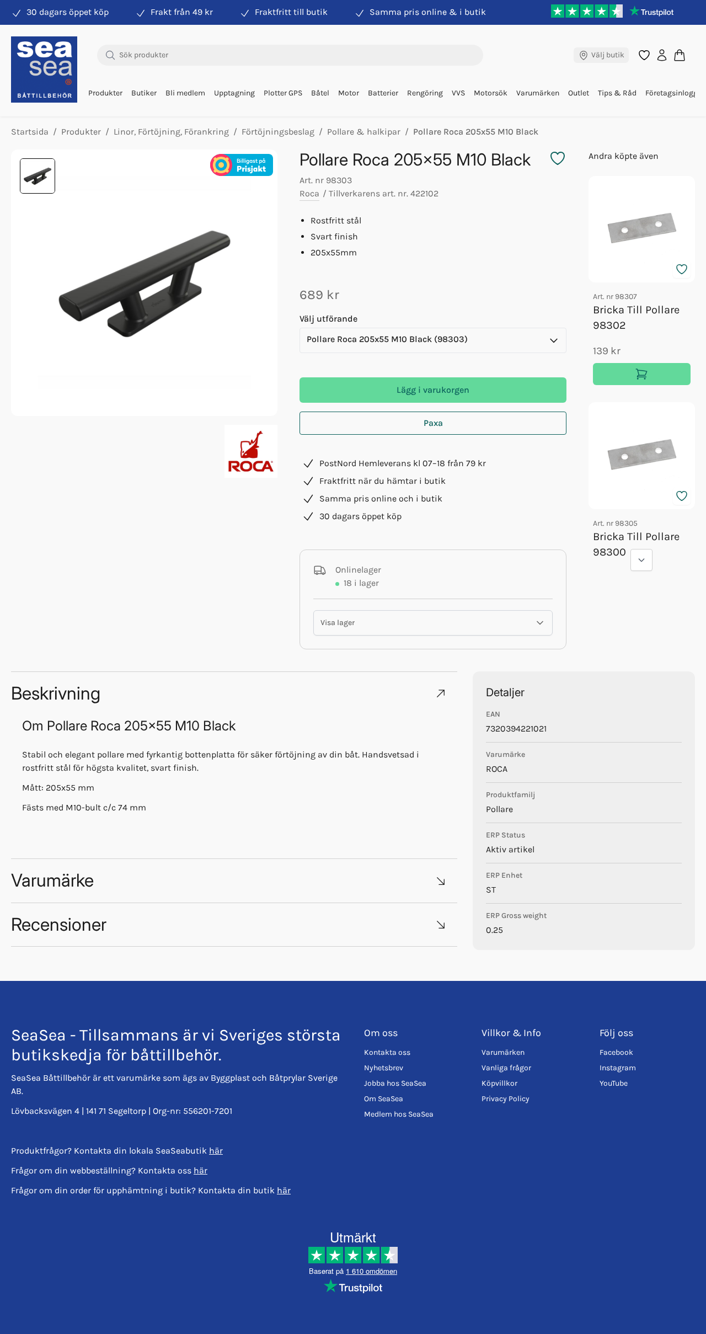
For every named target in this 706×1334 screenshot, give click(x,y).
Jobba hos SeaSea (395, 1083)
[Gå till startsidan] (44, 69)
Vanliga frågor (506, 1067)
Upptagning (234, 93)
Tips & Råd (617, 93)
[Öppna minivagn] (679, 55)
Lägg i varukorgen (433, 390)
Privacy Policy (506, 1098)
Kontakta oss (387, 1052)
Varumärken (537, 93)
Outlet (578, 93)
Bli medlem (185, 93)
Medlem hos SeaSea (399, 1114)
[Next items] (641, 560)
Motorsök (490, 93)
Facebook (616, 1052)
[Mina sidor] (661, 55)
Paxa (433, 423)
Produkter (105, 93)
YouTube (614, 1083)
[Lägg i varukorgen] (642, 374)
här (216, 1150)
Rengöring (425, 93)
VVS (458, 93)
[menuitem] (105, 93)
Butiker (144, 93)
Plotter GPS (283, 93)
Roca (309, 193)
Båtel (320, 93)
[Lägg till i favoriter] (682, 269)
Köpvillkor (499, 1083)
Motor (348, 93)
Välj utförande (328, 318)
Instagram (618, 1067)
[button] (234, 693)
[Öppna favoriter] (644, 55)
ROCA (496, 769)
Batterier (383, 93)
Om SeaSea (383, 1098)
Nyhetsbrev (383, 1067)
